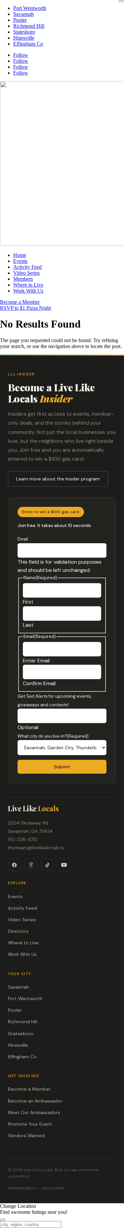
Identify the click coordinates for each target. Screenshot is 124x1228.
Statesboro (24, 32)
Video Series (26, 273)
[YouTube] (64, 865)
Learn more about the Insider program (58, 479)
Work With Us (28, 291)
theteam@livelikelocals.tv (36, 848)
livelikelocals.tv (22, 1188)
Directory (18, 931)
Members (23, 279)
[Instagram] (30, 865)
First (28, 601)
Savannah (23, 14)
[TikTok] (47, 865)
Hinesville (23, 38)
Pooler (20, 20)
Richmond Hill (28, 26)
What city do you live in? (53, 736)
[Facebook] (14, 865)
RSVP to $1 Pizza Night (25, 308)
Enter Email (36, 660)
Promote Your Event (30, 1124)
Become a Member (20, 302)
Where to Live (28, 285)
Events (20, 261)
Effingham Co (28, 44)
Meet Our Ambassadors (34, 1112)
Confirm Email (39, 683)
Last (28, 624)
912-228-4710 (23, 839)
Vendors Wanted (26, 1136)
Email (23, 539)
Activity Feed (27, 267)
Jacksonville (52, 1188)
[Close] (121, 1)
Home (19, 255)
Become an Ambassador (35, 1101)
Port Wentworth (29, 8)
